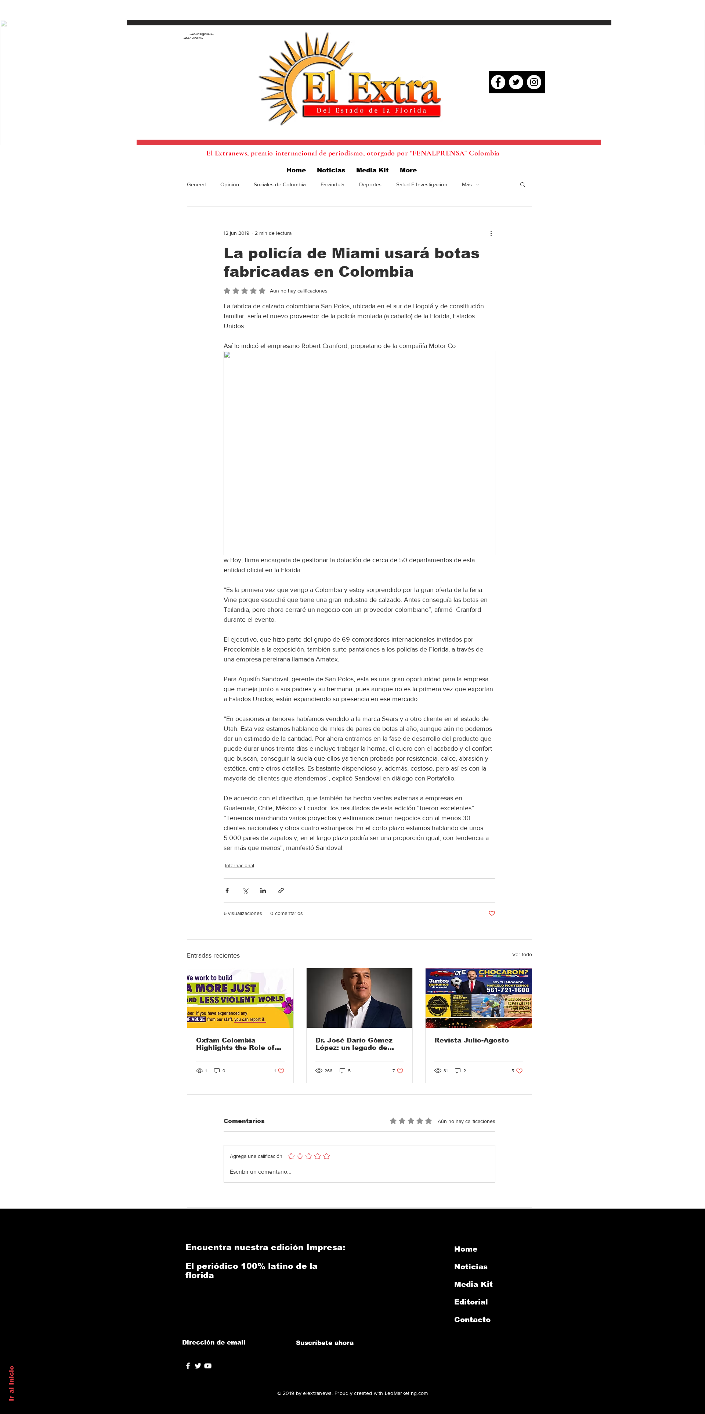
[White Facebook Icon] (188, 1365)
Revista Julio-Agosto (471, 1040)
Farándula (332, 184)
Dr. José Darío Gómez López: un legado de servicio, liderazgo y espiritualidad (354, 1044)
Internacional (239, 865)
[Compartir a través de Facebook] (227, 890)
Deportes (370, 184)
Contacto (472, 1320)
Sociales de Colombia (280, 184)
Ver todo (522, 954)
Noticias (471, 1267)
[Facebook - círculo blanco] (498, 82)
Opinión (229, 184)
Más (467, 184)
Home (465, 1249)
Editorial (471, 1302)
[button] (522, 184)
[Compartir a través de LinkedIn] (263, 890)
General (196, 184)
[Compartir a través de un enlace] (281, 890)
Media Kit (473, 1284)
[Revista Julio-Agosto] (479, 998)
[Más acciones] (491, 233)
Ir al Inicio (11, 1383)
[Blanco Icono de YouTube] (207, 1365)
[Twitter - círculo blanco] (516, 82)
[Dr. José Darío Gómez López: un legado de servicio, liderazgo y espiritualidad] (360, 998)
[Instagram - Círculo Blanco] (534, 82)
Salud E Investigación (421, 184)
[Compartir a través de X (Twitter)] (245, 890)
